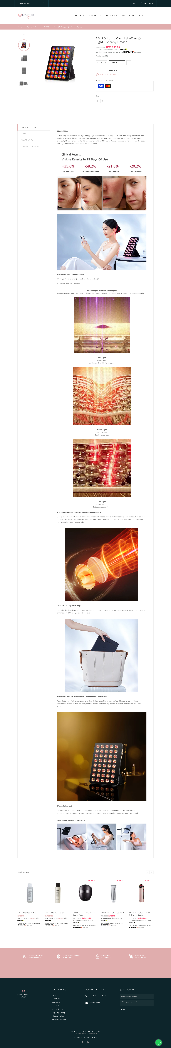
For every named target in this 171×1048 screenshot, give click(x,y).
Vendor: (99, 56)
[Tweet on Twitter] (102, 101)
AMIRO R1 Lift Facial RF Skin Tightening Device (140, 914)
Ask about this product (109, 75)
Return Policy (58, 1009)
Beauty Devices (32, 27)
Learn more (137, 52)
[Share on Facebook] (97, 101)
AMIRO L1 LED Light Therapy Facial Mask (84, 914)
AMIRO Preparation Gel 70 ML (113, 913)
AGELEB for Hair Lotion (54, 913)
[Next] (88, 63)
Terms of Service (59, 1019)
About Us (56, 999)
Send (123, 1009)
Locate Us (56, 1006)
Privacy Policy (58, 1016)
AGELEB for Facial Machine (28, 913)
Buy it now (113, 70)
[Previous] (35, 63)
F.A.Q (54, 995)
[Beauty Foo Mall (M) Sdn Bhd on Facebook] (82, 1041)
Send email (96, 1002)
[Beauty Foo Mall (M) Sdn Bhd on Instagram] (88, 1041)
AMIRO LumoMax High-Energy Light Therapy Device (63, 27)
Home (19, 27)
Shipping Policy (58, 1013)
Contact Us (57, 1002)
